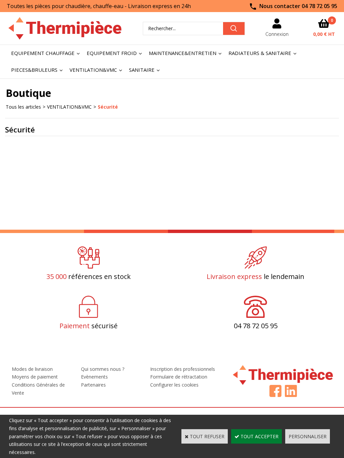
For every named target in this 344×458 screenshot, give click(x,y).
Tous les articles (23, 107)
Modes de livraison (32, 369)
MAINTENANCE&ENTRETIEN (182, 53)
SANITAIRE (142, 69)
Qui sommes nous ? (102, 369)
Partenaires (93, 385)
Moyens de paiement (35, 377)
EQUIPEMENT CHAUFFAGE (43, 53)
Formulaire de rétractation (178, 377)
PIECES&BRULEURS (34, 69)
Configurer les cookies (174, 385)
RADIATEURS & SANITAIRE (259, 53)
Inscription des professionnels (182, 369)
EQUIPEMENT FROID (112, 53)
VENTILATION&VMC (93, 69)
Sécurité (108, 107)
